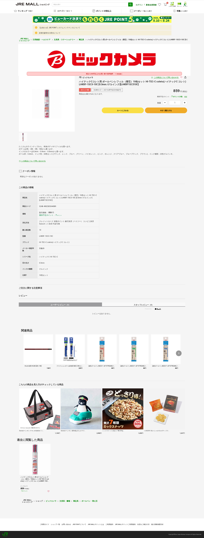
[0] (165, 4)
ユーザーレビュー (60, 305)
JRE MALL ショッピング (24, 40)
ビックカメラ (51, 501)
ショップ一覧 (55, 524)
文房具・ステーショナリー (65, 40)
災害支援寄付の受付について (49, 33)
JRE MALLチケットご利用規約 (125, 524)
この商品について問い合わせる (166, 77)
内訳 (185, 96)
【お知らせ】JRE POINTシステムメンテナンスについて (59, 28)
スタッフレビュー (143, 305)
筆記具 (82, 40)
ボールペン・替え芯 (90, 501)
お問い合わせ (66, 524)
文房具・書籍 (65, 501)
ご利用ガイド (44, 524)
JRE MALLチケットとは (96, 524)
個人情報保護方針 (157, 524)
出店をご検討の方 (143, 524)
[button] (179, 353)
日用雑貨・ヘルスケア (42, 40)
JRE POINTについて (79, 524)
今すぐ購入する (166, 110)
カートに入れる (123, 110)
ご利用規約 (109, 524)
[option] (47, 104)
